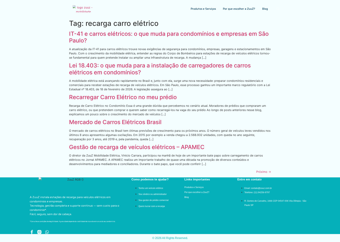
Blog (265, 9)
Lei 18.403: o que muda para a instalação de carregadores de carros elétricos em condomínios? (160, 69)
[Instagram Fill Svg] (39, 232)
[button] (278, 8)
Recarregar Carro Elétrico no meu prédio (123, 97)
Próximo (263, 171)
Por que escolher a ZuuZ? (239, 9)
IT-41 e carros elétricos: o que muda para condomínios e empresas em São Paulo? (169, 37)
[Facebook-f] (32, 232)
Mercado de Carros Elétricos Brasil (115, 122)
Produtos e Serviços (203, 9)
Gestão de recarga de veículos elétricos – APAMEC (137, 147)
